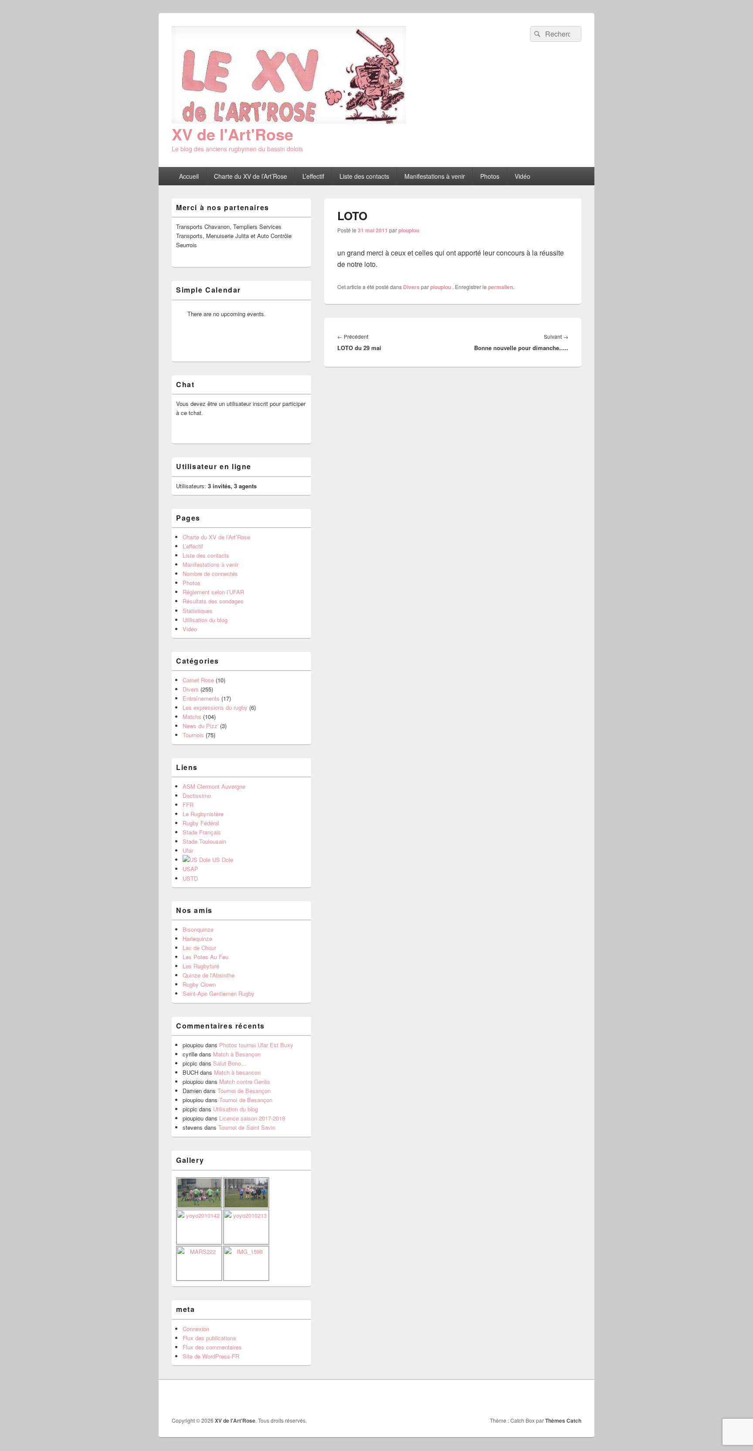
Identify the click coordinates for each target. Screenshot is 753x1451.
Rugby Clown (199, 984)
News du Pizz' (200, 726)
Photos (489, 176)
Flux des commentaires (212, 1347)
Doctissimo (197, 795)
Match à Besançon (237, 1054)
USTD (190, 878)
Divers (411, 287)
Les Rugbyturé (201, 966)
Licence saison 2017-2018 (252, 1118)
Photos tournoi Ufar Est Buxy (256, 1045)
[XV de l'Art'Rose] (289, 121)
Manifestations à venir (434, 176)
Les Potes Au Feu (205, 957)
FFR (188, 804)
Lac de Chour (199, 947)
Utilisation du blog (205, 620)
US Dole (221, 859)
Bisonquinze (198, 929)
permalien (500, 287)
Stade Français (202, 832)
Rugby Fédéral (201, 823)
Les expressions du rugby (215, 707)
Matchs (192, 716)
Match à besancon (237, 1072)
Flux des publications (209, 1338)
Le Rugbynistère (203, 814)
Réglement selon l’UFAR (213, 592)
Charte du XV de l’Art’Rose (250, 176)
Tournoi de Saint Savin (246, 1127)
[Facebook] (554, 1398)
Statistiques (198, 610)
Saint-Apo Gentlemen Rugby (218, 993)
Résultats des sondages (213, 601)
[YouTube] (573, 1398)
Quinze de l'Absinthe (208, 975)
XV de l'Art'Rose (232, 134)
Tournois (193, 735)
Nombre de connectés (210, 573)
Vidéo (522, 176)
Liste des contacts (364, 176)
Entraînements (201, 698)
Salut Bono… (230, 1063)
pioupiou (408, 230)
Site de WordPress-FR (211, 1356)
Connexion (196, 1329)
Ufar (188, 850)
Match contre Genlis (244, 1081)
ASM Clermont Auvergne (214, 786)
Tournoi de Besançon (244, 1091)
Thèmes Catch (563, 1420)
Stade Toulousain (204, 841)
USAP (190, 869)
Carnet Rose (198, 680)
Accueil (189, 176)
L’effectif (313, 176)
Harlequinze (197, 938)
